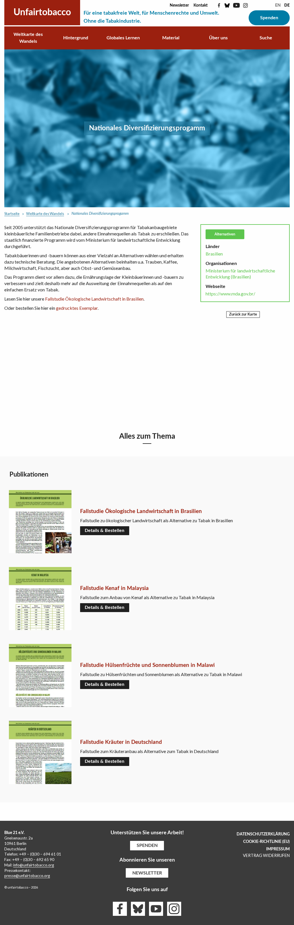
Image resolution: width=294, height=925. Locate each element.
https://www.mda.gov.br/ (230, 293)
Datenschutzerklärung (263, 834)
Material (170, 38)
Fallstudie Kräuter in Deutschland (121, 742)
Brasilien (214, 253)
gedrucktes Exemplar (77, 308)
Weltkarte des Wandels (28, 38)
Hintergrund (75, 38)
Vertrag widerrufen (266, 855)
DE (287, 5)
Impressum (278, 849)
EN (278, 5)
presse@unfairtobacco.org (27, 875)
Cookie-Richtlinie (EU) (266, 841)
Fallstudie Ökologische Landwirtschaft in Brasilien (94, 298)
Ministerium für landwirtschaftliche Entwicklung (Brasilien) (240, 273)
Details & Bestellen (104, 530)
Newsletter (179, 5)
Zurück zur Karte (243, 314)
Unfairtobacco (42, 12)
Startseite (12, 213)
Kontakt (201, 5)
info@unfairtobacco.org (33, 865)
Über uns (218, 38)
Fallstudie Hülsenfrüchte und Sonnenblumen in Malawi (147, 665)
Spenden (269, 18)
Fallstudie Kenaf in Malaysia (114, 588)
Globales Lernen (123, 38)
